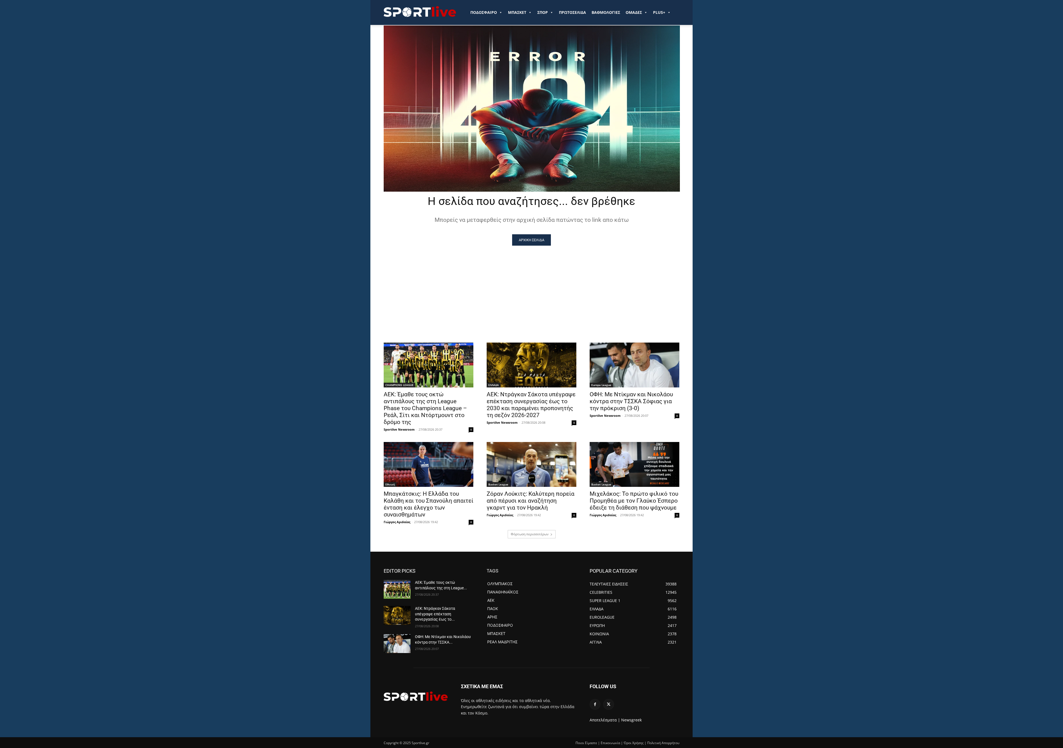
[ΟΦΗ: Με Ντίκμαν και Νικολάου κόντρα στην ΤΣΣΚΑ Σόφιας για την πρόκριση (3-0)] (634, 365)
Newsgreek (631, 720)
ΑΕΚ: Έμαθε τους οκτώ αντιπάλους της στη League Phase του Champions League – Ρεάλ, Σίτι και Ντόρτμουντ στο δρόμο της (425, 408)
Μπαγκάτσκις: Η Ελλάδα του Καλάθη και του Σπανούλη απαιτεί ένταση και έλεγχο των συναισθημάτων (428, 504)
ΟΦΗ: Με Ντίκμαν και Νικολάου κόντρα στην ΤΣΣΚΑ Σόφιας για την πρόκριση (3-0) (631, 401)
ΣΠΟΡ (542, 12)
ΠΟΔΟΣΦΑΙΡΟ (483, 12)
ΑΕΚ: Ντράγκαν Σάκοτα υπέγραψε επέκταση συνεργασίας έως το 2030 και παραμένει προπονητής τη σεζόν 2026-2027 (531, 404)
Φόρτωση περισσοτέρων (530, 534)
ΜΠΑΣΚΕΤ (517, 12)
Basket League (498, 484)
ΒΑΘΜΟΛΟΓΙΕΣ (606, 12)
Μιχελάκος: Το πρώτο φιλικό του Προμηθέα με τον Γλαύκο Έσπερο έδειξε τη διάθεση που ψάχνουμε (634, 500)
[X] (608, 704)
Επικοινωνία (610, 743)
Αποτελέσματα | (605, 720)
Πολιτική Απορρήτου (663, 743)
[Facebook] (595, 704)
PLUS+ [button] (659, 12)
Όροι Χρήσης (634, 743)
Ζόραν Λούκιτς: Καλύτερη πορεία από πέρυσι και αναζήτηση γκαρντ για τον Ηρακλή (530, 500)
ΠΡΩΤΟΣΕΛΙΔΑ (572, 12)
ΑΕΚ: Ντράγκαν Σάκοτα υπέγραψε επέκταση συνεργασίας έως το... (435, 613)
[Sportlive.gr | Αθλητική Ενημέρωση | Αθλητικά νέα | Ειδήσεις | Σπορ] (416, 696)
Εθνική (390, 484)
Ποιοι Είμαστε (586, 743)
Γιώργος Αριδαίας (397, 522)
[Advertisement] (531, 287)
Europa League (601, 385)
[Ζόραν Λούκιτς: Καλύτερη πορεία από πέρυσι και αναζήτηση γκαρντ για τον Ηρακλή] (531, 464)
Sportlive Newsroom (399, 429)
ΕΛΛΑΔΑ (493, 385)
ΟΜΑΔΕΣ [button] (634, 12)
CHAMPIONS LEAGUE (399, 385)
